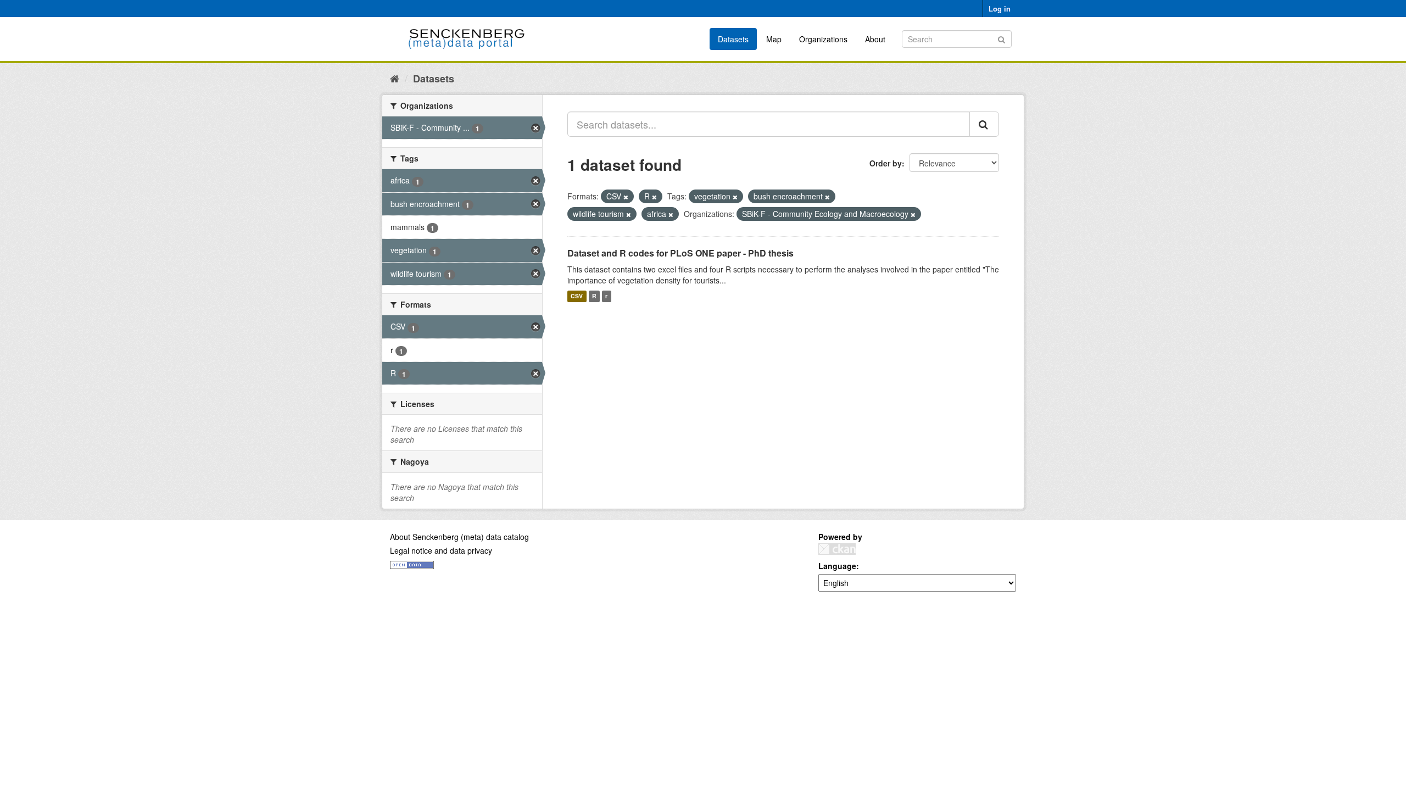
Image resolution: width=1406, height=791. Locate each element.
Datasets (733, 39)
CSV (577, 296)
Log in (1000, 8)
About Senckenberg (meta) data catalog (459, 536)
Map (774, 39)
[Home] (394, 78)
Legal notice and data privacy (441, 550)
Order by (885, 163)
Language (837, 565)
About (875, 39)
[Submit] (1001, 38)
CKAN (837, 549)
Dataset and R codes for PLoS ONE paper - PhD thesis (680, 253)
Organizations (823, 39)
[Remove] (625, 196)
